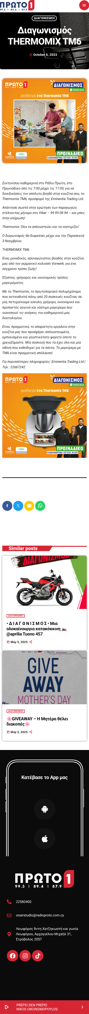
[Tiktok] (37, 955)
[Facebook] (12, 955)
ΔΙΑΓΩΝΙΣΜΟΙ (44, 18)
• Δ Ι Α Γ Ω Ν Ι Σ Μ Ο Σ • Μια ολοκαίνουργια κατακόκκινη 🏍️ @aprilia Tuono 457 (37, 629)
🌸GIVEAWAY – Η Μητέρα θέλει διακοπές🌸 (37, 721)
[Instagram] (25, 955)
